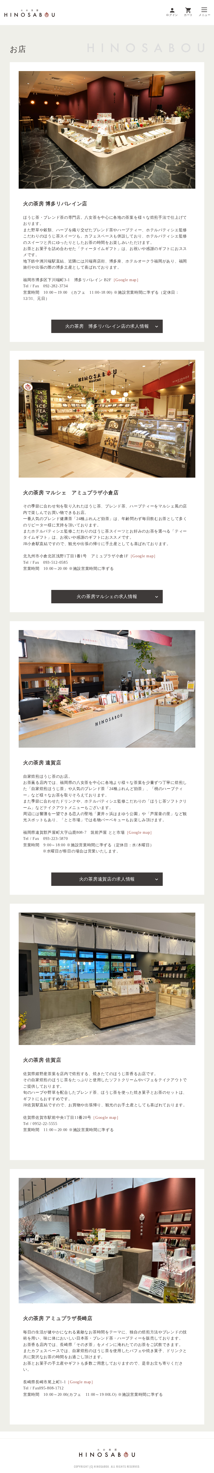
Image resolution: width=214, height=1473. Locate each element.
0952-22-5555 (45, 1124)
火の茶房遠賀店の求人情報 (107, 879)
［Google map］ (126, 280)
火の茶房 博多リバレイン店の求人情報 (107, 326)
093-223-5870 (55, 839)
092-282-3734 (55, 286)
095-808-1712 (51, 1388)
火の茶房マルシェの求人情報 (107, 596)
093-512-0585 (55, 562)
